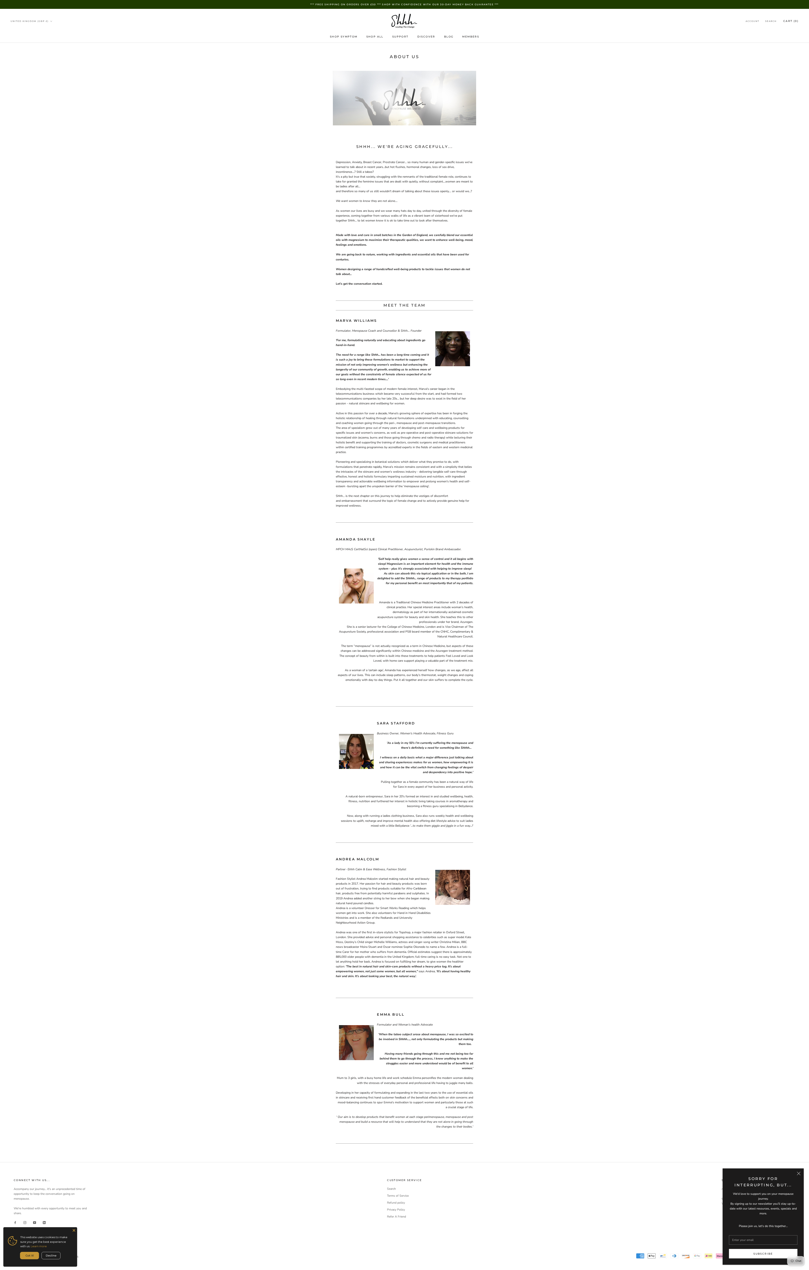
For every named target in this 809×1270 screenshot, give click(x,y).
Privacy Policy (396, 1210)
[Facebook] (15, 1222)
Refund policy (396, 1203)
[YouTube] (34, 1222)
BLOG (449, 36)
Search (771, 21)
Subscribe (763, 1253)
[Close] (799, 1173)
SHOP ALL (374, 36)
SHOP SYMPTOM (344, 36)
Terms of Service (398, 1196)
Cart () (790, 21)
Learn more (39, 1246)
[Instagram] (24, 1222)
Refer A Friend (396, 1217)
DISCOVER (426, 36)
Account (752, 21)
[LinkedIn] (44, 1222)
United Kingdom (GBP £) (29, 21)
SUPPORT (400, 36)
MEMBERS (470, 36)
